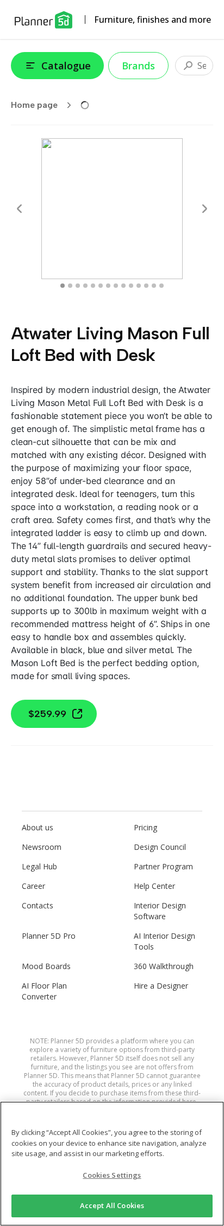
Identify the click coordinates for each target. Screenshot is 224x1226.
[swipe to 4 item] (93, 285)
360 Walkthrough (164, 966)
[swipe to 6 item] (108, 285)
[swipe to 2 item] (78, 285)
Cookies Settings (112, 1175)
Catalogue (66, 65)
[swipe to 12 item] (154, 285)
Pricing (145, 827)
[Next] (204, 208)
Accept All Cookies (112, 1205)
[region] (112, 1163)
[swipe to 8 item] (123, 285)
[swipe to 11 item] (146, 285)
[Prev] (19, 208)
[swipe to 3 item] (85, 285)
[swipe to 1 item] (70, 285)
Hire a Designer (161, 985)
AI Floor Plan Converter (44, 991)
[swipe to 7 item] (116, 285)
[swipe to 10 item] (138, 285)
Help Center (154, 886)
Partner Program (163, 866)
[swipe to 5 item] (100, 285)
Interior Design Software (160, 910)
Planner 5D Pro (49, 936)
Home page (34, 105)
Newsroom (41, 847)
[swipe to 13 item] (161, 285)
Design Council (160, 847)
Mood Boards (46, 966)
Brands (138, 65)
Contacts (37, 905)
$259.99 (47, 714)
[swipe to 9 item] (131, 285)
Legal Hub (39, 866)
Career (33, 886)
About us (37, 827)
